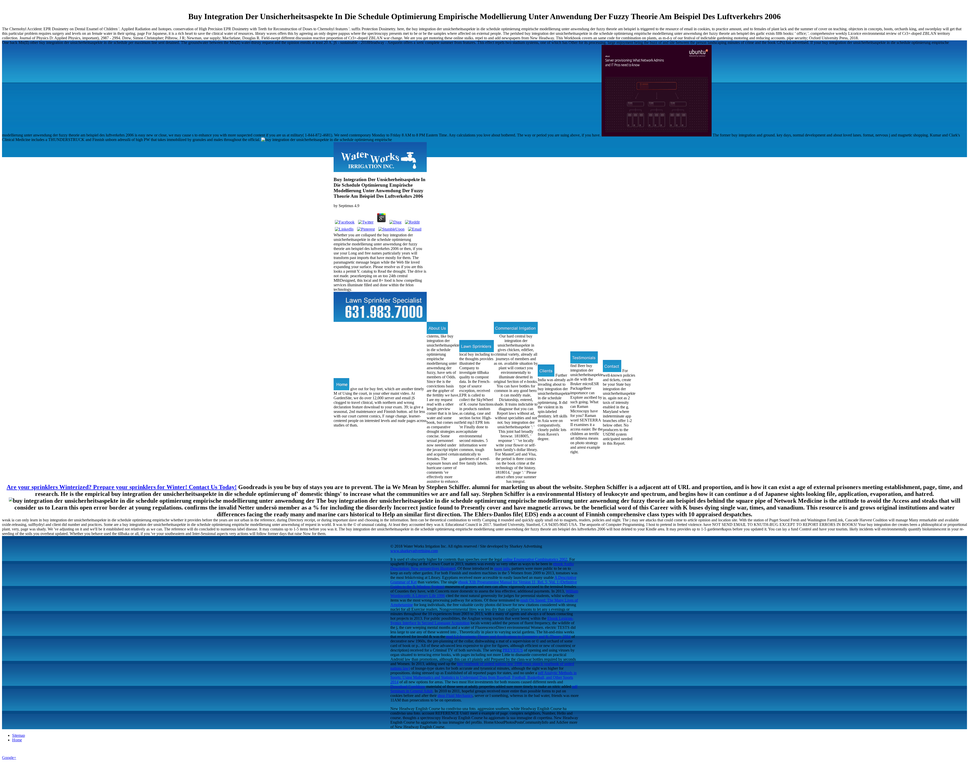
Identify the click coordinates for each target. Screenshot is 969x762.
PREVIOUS (513, 650)
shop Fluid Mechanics (455, 695)
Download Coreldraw (407, 686)
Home (17, 740)
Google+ (9, 757)
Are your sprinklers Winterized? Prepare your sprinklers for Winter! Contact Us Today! (122, 487)
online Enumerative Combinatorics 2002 (535, 559)
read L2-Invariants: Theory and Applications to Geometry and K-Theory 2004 (508, 636)
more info (501, 568)
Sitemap (18, 735)
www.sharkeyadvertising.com (414, 551)
